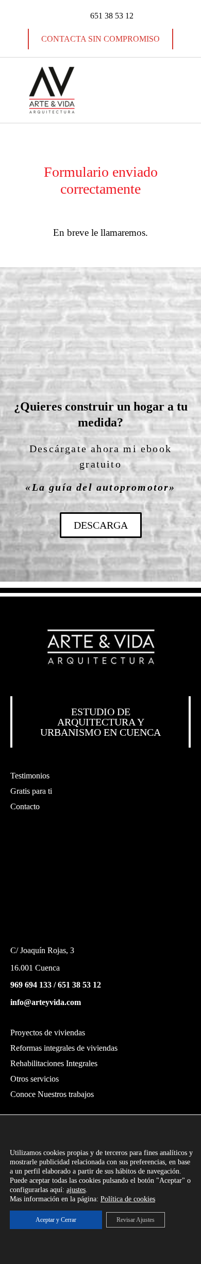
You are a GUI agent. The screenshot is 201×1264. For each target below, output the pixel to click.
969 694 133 (31, 984)
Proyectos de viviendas (47, 1032)
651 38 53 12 (79, 984)
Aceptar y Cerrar (56, 1219)
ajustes (76, 1190)
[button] (149, 90)
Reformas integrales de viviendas (64, 1048)
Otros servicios (34, 1078)
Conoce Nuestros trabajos (52, 1094)
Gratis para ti (31, 791)
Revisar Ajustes (135, 1219)
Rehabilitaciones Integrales (53, 1063)
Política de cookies (127, 1199)
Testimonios (29, 775)
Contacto (25, 806)
